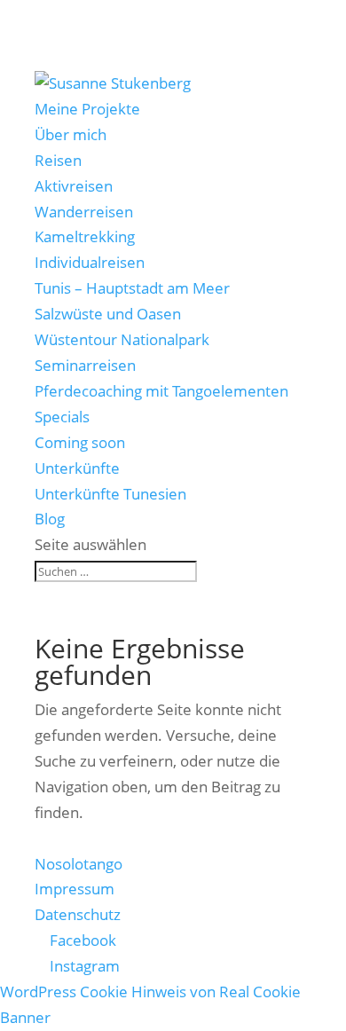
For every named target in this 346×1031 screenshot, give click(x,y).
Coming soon (80, 442)
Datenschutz (78, 914)
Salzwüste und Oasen (108, 313)
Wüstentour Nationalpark (122, 339)
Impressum (74, 888)
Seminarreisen (85, 365)
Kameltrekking (85, 236)
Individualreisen (90, 262)
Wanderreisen (84, 211)
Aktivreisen (74, 186)
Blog (50, 518)
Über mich (70, 134)
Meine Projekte (87, 108)
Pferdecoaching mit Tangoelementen (161, 391)
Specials (62, 416)
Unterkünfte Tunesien (110, 494)
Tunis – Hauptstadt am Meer (132, 288)
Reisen (58, 160)
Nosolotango (78, 864)
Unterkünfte (77, 468)
